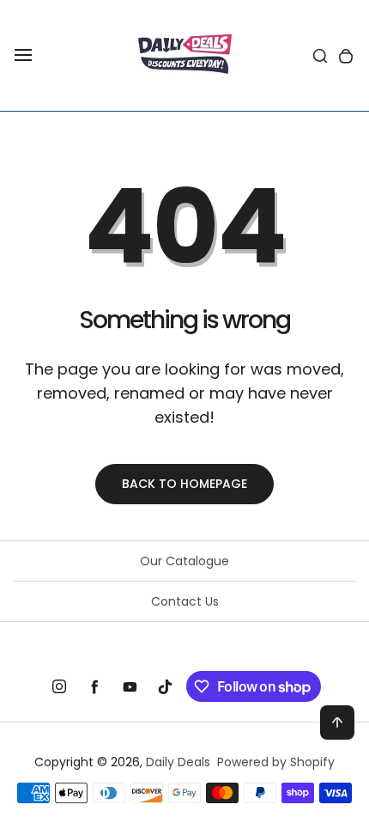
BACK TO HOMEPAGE (184, 483)
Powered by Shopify (276, 762)
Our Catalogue (184, 561)
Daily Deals (178, 762)
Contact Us (185, 601)
